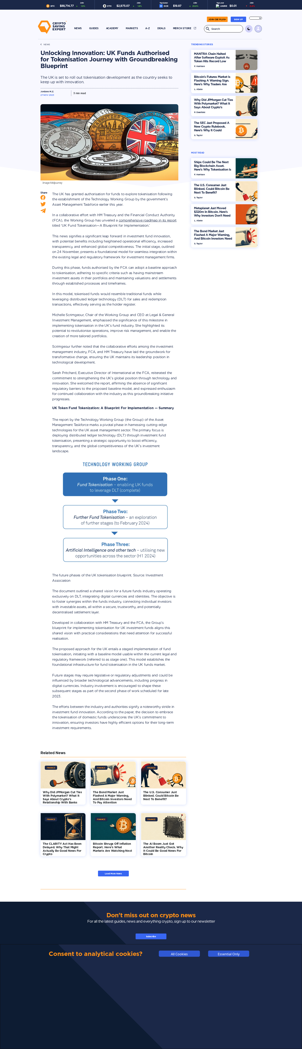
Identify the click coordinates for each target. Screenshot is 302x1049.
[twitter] (43, 205)
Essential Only (229, 954)
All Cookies (179, 954)
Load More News (113, 873)
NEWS (47, 44)
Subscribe (151, 936)
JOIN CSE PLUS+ (217, 19)
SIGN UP (238, 19)
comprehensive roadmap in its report (148, 220)
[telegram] (43, 211)
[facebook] (42, 198)
